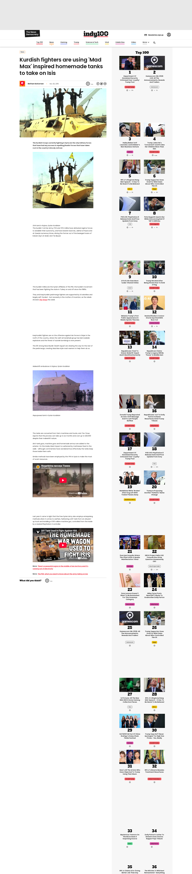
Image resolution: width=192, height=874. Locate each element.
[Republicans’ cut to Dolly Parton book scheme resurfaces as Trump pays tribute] (154, 401)
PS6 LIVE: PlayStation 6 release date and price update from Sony (129, 219)
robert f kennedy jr (154, 779)
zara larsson (130, 604)
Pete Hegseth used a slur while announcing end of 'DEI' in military (154, 219)
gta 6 (130, 288)
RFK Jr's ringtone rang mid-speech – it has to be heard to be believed (130, 182)
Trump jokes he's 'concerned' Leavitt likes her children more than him (154, 146)
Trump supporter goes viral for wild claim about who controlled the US (154, 183)
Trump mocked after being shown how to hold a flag (154, 283)
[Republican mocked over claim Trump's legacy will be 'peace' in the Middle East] (154, 338)
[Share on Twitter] (101, 83)
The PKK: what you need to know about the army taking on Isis (63, 574)
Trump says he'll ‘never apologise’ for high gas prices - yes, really (154, 736)
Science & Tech (92, 42)
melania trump (129, 323)
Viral (107, 42)
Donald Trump (154, 499)
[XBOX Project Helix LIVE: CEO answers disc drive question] (154, 542)
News (51, 42)
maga (154, 189)
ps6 (130, 224)
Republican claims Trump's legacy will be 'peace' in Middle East (154, 353)
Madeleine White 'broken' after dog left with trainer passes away (130, 493)
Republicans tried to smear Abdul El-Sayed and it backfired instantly (130, 353)
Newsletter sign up (155, 35)
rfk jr (130, 189)
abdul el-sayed (129, 358)
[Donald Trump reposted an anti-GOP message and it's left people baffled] (129, 401)
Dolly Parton (154, 426)
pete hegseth (154, 224)
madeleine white (130, 499)
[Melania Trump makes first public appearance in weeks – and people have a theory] (129, 302)
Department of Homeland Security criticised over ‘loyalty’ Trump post (130, 79)
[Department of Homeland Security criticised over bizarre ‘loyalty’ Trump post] (129, 63)
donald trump (130, 87)
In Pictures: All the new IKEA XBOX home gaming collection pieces (130, 700)
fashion (130, 152)
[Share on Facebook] (97, 83)
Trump (76, 42)
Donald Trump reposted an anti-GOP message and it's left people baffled (130, 418)
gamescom (154, 87)
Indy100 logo (96, 34)
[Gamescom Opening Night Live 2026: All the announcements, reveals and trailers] (129, 618)
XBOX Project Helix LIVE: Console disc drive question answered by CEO (154, 558)
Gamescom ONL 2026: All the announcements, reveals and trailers (130, 633)
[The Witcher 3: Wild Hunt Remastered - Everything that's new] (154, 857)
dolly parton (154, 604)
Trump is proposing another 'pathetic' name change (154, 493)
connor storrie (154, 323)
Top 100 (39, 42)
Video (133, 42)
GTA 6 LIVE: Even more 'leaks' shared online (130, 282)
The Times (43, 300)
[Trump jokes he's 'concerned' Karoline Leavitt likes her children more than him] (154, 129)
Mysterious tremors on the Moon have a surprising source (129, 837)
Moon (130, 843)
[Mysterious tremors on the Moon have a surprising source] (129, 821)
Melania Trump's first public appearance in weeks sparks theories (129, 318)
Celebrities (120, 42)
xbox (129, 707)
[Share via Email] (105, 83)
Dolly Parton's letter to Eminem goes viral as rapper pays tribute (154, 837)
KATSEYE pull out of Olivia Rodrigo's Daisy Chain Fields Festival (130, 736)
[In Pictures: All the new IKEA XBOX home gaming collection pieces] (129, 685)
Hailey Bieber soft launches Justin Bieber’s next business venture (130, 145)
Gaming (63, 42)
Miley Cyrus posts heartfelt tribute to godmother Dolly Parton (154, 595)
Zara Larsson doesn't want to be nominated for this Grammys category (129, 596)
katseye (129, 743)
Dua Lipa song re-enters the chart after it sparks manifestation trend (130, 557)
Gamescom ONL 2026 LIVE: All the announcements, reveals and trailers (154, 79)
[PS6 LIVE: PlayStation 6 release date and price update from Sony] (129, 204)
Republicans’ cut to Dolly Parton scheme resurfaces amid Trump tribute (154, 418)
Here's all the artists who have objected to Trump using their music (130, 772)
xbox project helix (154, 566)
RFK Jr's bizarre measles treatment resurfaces (154, 771)
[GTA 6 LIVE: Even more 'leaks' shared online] (129, 267)
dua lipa (129, 566)
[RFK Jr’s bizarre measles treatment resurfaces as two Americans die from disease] (154, 757)
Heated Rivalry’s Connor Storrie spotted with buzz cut (154, 318)
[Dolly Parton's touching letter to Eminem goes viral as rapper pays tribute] (154, 821)
